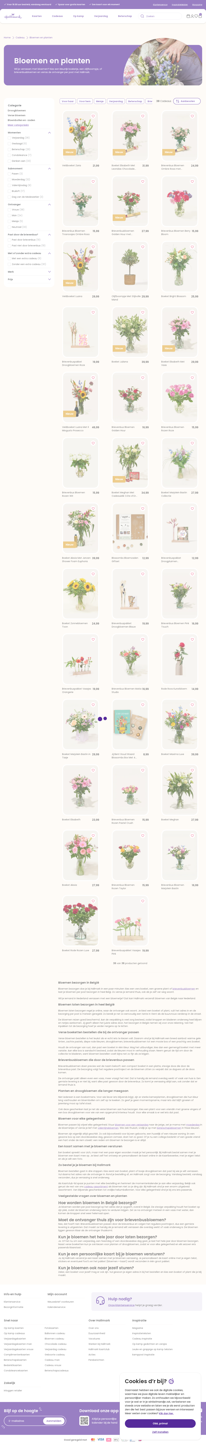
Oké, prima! (160, 1423)
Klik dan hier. (166, 1413)
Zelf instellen (160, 1432)
